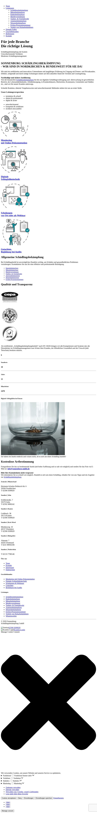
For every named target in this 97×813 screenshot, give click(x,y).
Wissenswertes (11, 616)
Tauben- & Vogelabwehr (19, 19)
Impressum (10, 568)
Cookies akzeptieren (9, 798)
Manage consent (7, 811)
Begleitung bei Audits (14, 588)
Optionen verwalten (13, 787)
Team (8, 6)
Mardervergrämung (17, 17)
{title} (8, 802)
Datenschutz (10, 570)
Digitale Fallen (11, 29)
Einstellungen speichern (44, 798)
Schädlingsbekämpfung (19, 10)
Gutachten (9, 585)
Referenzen (10, 34)
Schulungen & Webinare (15, 583)
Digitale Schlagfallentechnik (16, 581)
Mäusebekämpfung (17, 12)
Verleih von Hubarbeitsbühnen (21, 27)
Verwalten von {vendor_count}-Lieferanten (22, 792)
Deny (20, 798)
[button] (48, 702)
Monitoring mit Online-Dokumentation (20, 579)
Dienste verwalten (12, 790)
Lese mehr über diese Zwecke (17, 794)
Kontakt (9, 36)
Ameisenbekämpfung (18, 21)
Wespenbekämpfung (18, 23)
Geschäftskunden (12, 32)
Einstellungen (28, 798)
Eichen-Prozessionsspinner (20, 25)
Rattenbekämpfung (17, 15)
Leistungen (10, 8)
